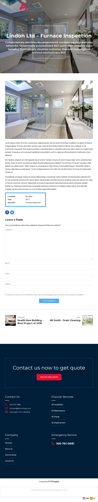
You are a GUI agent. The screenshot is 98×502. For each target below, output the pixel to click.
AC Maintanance (58, 411)
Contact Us (9, 461)
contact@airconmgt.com (20, 408)
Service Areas (10, 455)
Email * (7, 274)
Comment (9, 230)
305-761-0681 (15, 404)
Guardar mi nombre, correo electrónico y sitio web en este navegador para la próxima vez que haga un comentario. (45, 295)
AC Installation (57, 405)
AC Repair (56, 417)
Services (8, 443)
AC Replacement (58, 423)
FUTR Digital (53, 482)
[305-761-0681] (6, 404)
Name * (7, 263)
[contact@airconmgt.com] (6, 408)
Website (7, 284)
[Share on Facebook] (7, 212)
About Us (9, 449)
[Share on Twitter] (12, 212)
